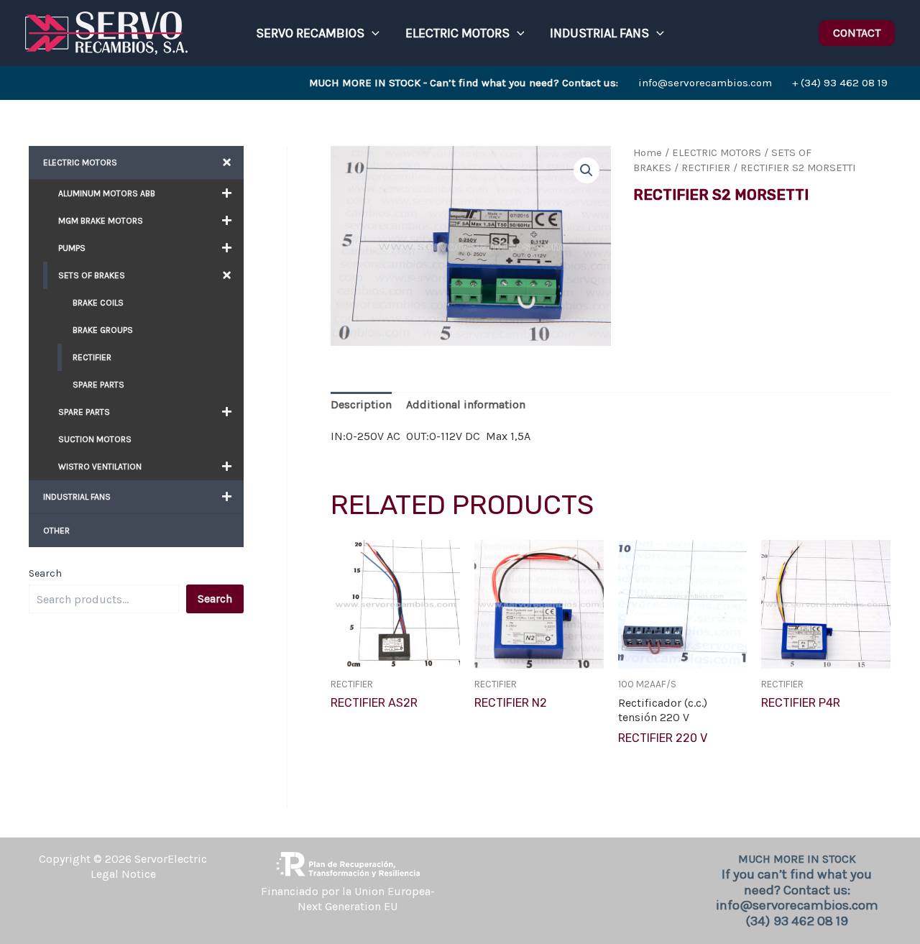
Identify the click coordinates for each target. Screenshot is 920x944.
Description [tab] (361, 404)
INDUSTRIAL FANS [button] (599, 33)
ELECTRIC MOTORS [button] (457, 33)
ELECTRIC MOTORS (716, 153)
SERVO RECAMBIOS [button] (310, 33)
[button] (372, 33)
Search (45, 573)
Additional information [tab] (465, 404)
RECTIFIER (705, 168)
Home (647, 153)
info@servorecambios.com (540, 82)
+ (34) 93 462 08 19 (840, 82)
